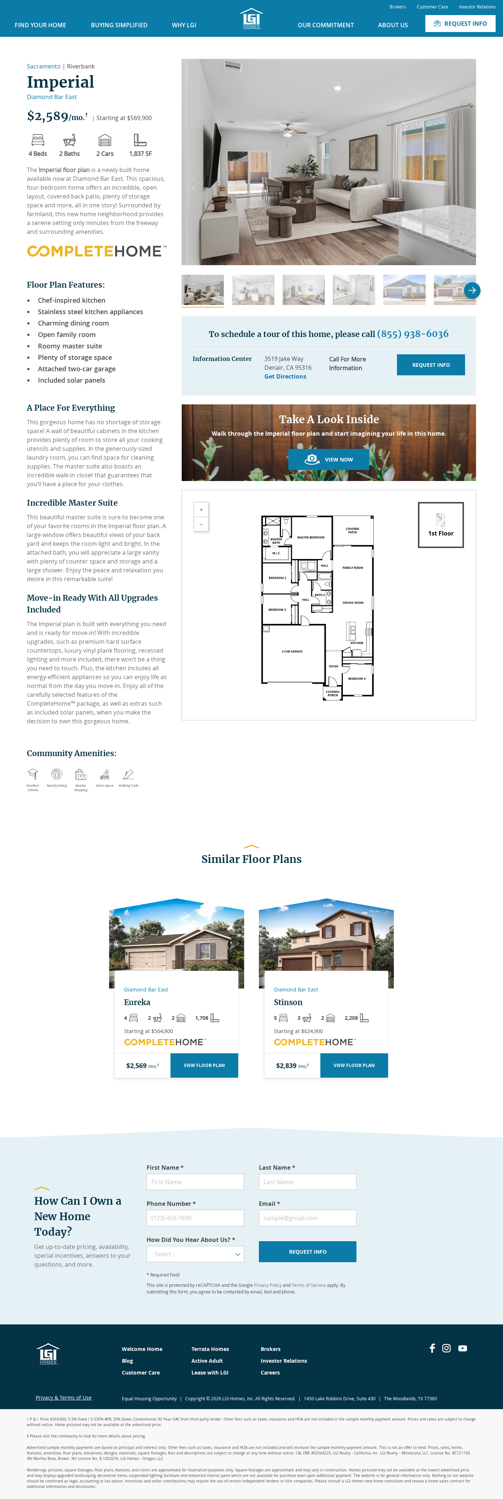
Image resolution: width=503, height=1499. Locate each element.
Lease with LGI (210, 1372)
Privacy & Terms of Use (64, 1397)
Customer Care (432, 7)
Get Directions (285, 376)
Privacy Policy (268, 1285)
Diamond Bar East (52, 97)
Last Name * (277, 1167)
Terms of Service (309, 1285)
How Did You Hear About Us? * (191, 1240)
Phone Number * (171, 1204)
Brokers (398, 7)
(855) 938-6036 (413, 334)
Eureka (137, 1002)
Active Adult (207, 1360)
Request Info (465, 24)
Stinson (288, 1002)
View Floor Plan (204, 1065)
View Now (339, 459)
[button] (203, 291)
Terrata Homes (210, 1348)
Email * (269, 1204)
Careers (270, 1372)
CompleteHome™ (51, 703)
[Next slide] (472, 290)
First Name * (165, 1167)
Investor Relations (477, 7)
